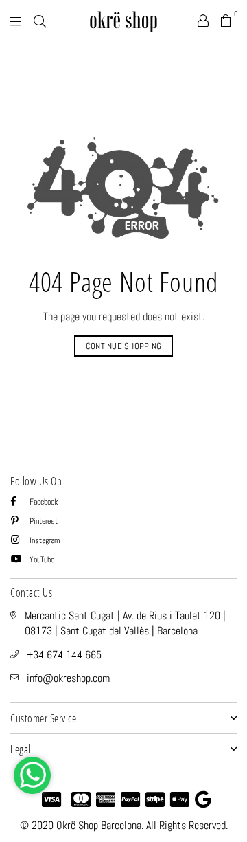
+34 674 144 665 (64, 654)
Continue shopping (123, 346)
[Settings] (203, 20)
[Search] (39, 20)
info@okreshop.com (68, 678)
